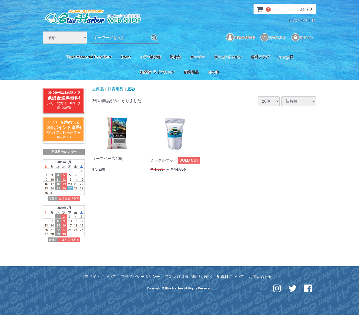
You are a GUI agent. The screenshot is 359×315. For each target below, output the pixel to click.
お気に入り (277, 37)
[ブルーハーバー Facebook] (308, 288)
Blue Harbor (174, 288)
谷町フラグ (260, 57)
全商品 (98, 89)
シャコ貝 (286, 57)
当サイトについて (100, 276)
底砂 (131, 89)
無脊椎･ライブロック (157, 72)
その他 (213, 72)
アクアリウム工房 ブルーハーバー (93, 17)
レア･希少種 (150, 57)
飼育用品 (191, 72)
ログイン (306, 37)
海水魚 (175, 57)
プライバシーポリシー (140, 276)
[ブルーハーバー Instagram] (277, 288)
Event (126, 57)
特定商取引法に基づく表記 (188, 276)
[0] (260, 9)
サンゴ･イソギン (228, 57)
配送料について (230, 276)
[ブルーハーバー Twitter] (292, 288)
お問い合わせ (260, 276)
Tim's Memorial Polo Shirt (89, 57)
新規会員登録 (244, 37)
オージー (197, 57)
